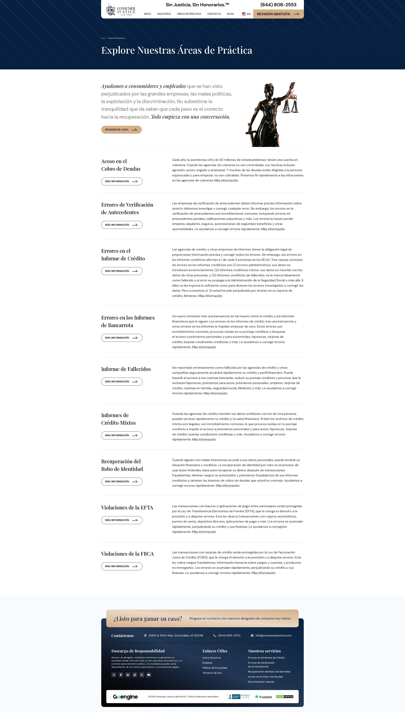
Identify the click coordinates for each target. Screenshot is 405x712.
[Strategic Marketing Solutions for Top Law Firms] (125, 697)
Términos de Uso (212, 673)
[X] (141, 674)
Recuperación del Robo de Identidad (269, 671)
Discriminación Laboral (261, 681)
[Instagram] (113, 674)
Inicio (103, 38)
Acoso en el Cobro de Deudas (265, 676)
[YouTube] (148, 674)
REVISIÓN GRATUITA (273, 14)
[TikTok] (134, 674)
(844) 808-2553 (278, 5)
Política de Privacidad (214, 667)
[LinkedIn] (127, 674)
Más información (117, 181)
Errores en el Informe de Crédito (266, 657)
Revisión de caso (116, 129)
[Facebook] (120, 674)
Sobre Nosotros (211, 657)
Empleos (207, 662)
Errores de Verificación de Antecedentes (261, 664)
